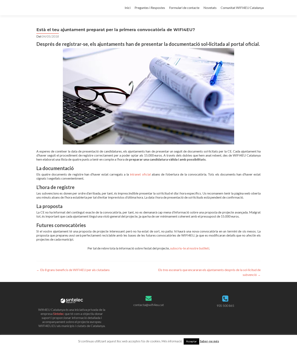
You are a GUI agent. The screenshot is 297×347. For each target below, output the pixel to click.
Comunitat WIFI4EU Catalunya (242, 7)
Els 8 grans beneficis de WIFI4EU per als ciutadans (73, 270)
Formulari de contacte (184, 7)
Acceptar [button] (191, 341)
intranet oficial (140, 174)
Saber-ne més (209, 341)
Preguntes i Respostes (150, 7)
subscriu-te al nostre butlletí (189, 248)
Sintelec (58, 313)
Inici (128, 7)
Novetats (210, 7)
